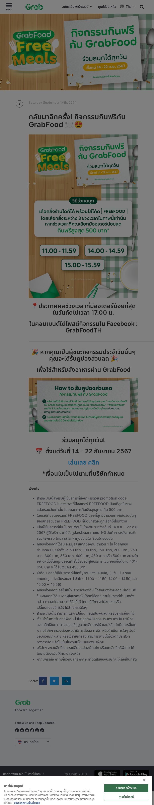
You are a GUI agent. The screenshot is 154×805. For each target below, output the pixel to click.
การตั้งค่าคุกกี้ (126, 796)
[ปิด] (144, 780)
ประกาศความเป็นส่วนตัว (27, 802)
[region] (76, 790)
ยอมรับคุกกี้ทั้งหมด (126, 788)
